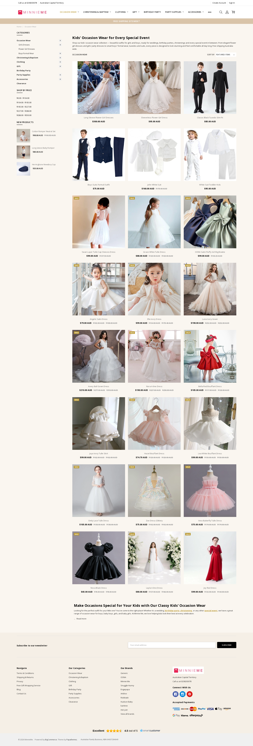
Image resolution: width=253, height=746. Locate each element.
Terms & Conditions (25, 673)
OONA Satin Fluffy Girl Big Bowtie (210, 252)
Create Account (219, 2)
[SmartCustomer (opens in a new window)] (150, 731)
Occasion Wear (68, 12)
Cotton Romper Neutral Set (43, 131)
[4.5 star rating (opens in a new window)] (114, 730)
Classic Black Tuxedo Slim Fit (210, 117)
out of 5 (131, 730)
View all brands (127, 714)
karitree (124, 705)
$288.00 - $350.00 (24, 115)
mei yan (124, 709)
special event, (211, 610)
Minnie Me (125, 681)
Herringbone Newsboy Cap (44, 164)
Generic (124, 673)
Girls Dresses (24, 45)
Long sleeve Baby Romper (43, 148)
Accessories (195, 12)
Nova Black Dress (99, 588)
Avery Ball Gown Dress (98, 386)
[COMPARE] (120, 71)
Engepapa (125, 689)
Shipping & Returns (25, 677)
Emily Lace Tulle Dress (99, 520)
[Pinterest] (190, 694)
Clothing (120, 12)
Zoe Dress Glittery (154, 520)
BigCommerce (51, 739)
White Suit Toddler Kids (210, 184)
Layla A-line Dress (154, 588)
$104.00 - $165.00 (24, 102)
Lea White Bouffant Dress (210, 453)
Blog (18, 689)
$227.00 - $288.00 (24, 111)
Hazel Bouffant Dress (154, 453)
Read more (81, 618)
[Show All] (209, 12)
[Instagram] (183, 694)
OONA (123, 677)
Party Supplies (173, 12)
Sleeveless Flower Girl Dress (154, 117)
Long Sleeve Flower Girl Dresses (99, 117)
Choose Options (98, 108)
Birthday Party (152, 12)
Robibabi (125, 697)
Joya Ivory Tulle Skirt (98, 453)
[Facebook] (175, 694)
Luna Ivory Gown (210, 319)
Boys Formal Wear (26, 53)
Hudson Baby (127, 701)
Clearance (21, 83)
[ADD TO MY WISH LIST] (120, 75)
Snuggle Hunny (127, 685)
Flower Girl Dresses (27, 49)
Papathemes (71, 739)
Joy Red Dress (210, 588)
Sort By (210, 54)
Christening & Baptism (96, 12)
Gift (135, 12)
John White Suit (154, 184)
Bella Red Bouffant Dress (210, 386)
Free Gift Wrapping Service (28, 685)
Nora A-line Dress (154, 386)
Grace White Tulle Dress (154, 252)
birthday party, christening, (179, 610)
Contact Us (21, 693)
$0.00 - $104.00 (23, 98)
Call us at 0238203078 (27, 2)
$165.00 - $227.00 (24, 107)
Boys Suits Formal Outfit (99, 184)
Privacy (20, 681)
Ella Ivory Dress (154, 319)
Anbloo (124, 693)
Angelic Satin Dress (99, 319)
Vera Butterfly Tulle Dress (210, 520)
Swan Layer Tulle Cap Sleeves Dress (99, 252)
